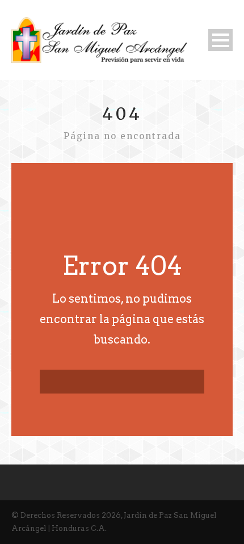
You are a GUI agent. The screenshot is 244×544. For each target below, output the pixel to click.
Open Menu (220, 40)
